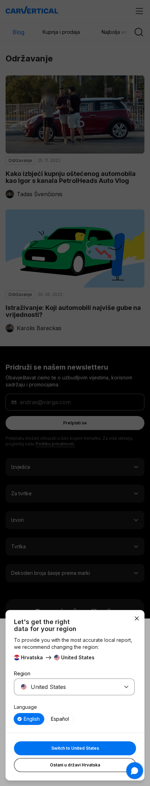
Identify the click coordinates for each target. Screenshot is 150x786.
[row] (29, 719)
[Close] (136, 618)
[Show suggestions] (126, 686)
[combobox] (66, 687)
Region (22, 673)
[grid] (74, 719)
